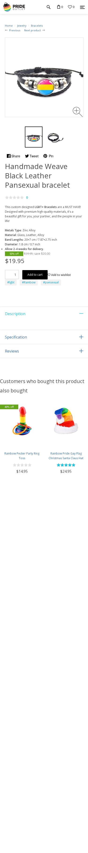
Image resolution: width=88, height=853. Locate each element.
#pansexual (51, 282)
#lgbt (10, 282)
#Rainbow (28, 282)
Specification (16, 337)
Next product (32, 30)
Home (9, 25)
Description (15, 313)
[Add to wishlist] (4, 440)
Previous (14, 30)
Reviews (12, 351)
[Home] (14, 7)
